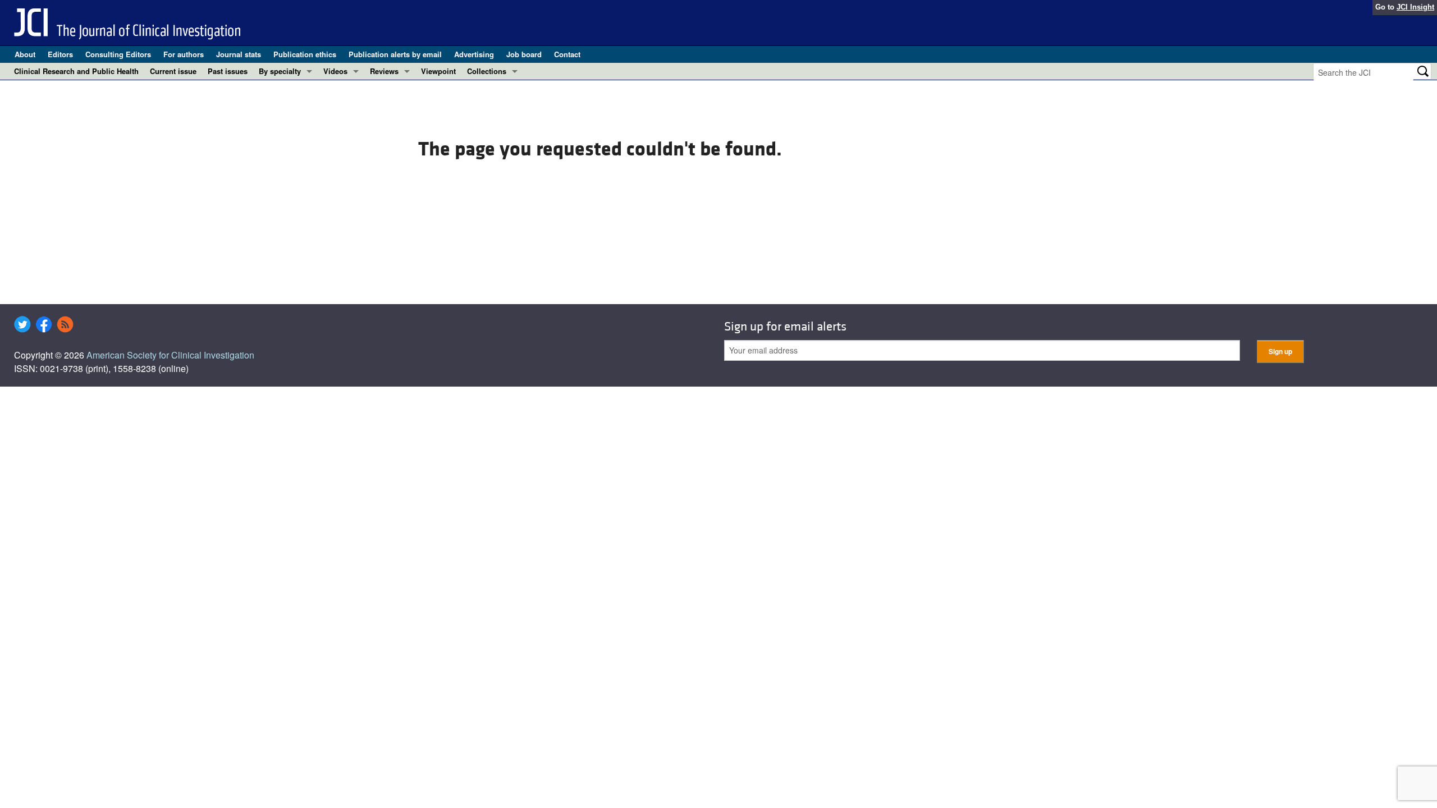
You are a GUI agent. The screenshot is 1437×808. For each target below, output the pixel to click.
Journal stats (238, 54)
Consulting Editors (118, 54)
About (25, 54)
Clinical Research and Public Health (76, 71)
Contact (567, 54)
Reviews (384, 71)
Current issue (173, 71)
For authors (183, 54)
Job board (524, 54)
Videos (335, 71)
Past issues (228, 71)
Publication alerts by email (395, 54)
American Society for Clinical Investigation (170, 354)
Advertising (474, 54)
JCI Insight (1415, 7)
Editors (60, 54)
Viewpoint (438, 71)
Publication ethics (304, 54)
